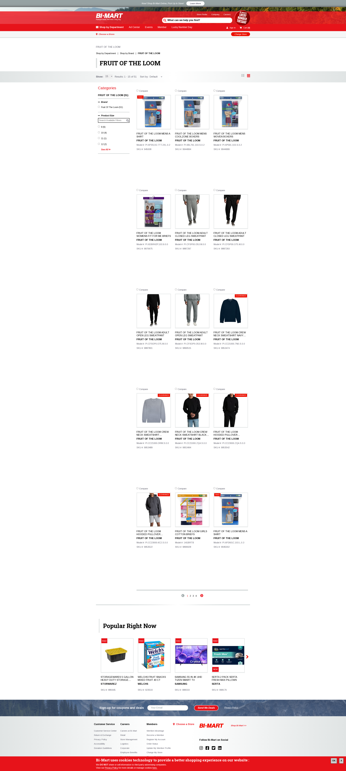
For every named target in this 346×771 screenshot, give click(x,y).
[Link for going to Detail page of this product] (153, 112)
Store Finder (202, 14)
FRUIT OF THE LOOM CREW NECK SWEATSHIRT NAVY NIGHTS (230, 334)
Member (162, 27)
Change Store (240, 34)
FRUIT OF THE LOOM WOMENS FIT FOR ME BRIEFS (154, 234)
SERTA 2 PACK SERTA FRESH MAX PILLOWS (224, 678)
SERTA (216, 684)
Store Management (128, 739)
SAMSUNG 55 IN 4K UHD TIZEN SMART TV (188, 678)
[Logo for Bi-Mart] (109, 17)
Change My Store (154, 752)
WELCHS (143, 684)
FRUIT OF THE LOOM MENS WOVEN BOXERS (229, 135)
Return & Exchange (102, 735)
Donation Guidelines (103, 748)
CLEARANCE (241, 296)
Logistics (124, 744)
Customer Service (104, 724)
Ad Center (134, 27)
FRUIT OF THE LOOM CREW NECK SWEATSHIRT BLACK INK (191, 433)
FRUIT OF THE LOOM (130, 63)
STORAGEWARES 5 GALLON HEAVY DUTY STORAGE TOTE (117, 679)
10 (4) (104, 133)
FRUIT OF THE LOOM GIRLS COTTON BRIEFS (191, 533)
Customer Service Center (105, 731)
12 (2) (104, 144)
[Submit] (164, 20)
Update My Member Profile (159, 748)
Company (215, 14)
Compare (143, 91)
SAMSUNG (181, 684)
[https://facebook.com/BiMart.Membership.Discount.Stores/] (209, 748)
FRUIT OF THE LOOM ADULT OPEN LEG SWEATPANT (153, 334)
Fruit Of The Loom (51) (112, 107)
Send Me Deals (206, 707)
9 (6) (103, 127)
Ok (333, 761)
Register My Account (156, 739)
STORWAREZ (109, 684)
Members (152, 724)
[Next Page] (201, 595)
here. (154, 768)
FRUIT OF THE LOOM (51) (113, 95)
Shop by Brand (127, 53)
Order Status (152, 744)
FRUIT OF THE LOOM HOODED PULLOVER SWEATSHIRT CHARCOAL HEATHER (151, 533)
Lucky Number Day (182, 27)
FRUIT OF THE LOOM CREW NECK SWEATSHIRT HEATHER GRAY (153, 433)
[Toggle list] (248, 75)
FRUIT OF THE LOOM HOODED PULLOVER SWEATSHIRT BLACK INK (228, 433)
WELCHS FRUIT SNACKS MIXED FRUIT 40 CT (152, 678)
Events (149, 27)
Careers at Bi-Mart (128, 731)
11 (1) (104, 138)
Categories (107, 88)
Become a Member (155, 735)
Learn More (195, 3)
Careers (227, 14)
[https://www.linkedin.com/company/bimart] (220, 748)
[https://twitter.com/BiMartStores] (215, 748)
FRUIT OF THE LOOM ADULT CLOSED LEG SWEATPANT (191, 234)
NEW (215, 669)
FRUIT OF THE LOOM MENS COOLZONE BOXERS (191, 135)
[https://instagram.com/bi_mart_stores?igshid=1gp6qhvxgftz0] (202, 748)
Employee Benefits (128, 752)
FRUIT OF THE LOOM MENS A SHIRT (153, 135)
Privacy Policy (111, 768)
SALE (140, 97)
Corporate (124, 748)
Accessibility (99, 744)
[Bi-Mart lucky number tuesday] (242, 18)
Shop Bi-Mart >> (238, 725)
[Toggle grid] (242, 75)
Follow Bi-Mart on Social (213, 740)
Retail (122, 735)
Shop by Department (111, 27)
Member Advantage (155, 731)
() (246, 28)
